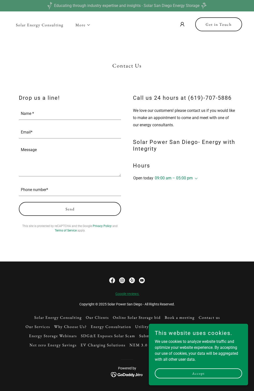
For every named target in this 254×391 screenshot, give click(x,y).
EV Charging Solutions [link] (103, 345)
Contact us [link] (209, 317)
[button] (81, 25)
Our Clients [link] (97, 317)
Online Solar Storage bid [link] (137, 317)
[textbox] (70, 113)
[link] (112, 280)
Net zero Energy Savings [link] (53, 345)
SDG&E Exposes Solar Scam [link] (108, 335)
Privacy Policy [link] (102, 226)
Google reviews (127, 294)
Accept (198, 373)
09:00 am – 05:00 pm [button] (174, 178)
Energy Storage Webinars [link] (53, 335)
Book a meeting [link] (180, 317)
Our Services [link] (38, 326)
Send (70, 209)
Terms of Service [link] (66, 230)
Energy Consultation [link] (111, 326)
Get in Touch (219, 24)
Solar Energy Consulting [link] (40, 25)
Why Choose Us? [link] (70, 326)
